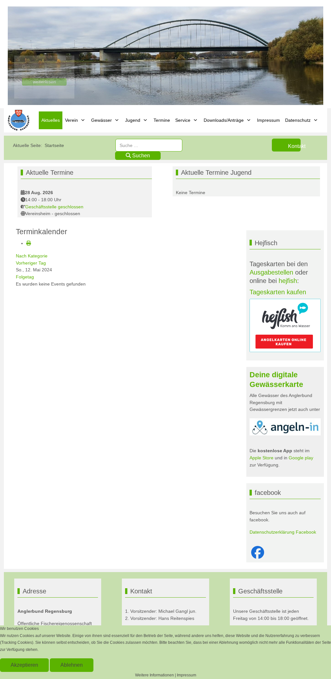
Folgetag (25, 276)
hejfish (288, 280)
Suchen (140, 155)
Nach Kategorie (32, 255)
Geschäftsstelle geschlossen (54, 206)
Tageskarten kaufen (278, 292)
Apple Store (261, 457)
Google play (300, 457)
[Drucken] (28, 243)
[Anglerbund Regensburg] (19, 120)
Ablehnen (71, 665)
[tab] (151, 91)
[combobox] (148, 145)
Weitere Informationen (154, 675)
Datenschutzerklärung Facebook (283, 532)
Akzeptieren (24, 665)
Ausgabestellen (271, 272)
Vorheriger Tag (31, 263)
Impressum (186, 675)
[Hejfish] (285, 325)
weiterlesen (44, 81)
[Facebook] (258, 553)
